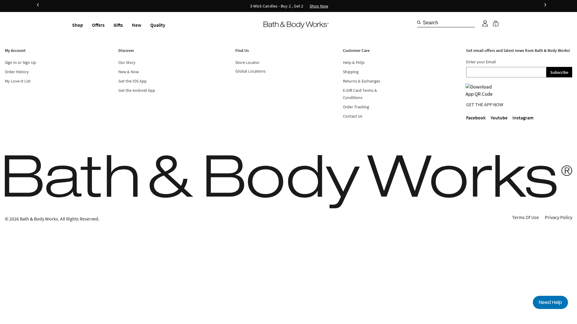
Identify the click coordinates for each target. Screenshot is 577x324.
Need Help (550, 302)
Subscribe (559, 72)
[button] (485, 23)
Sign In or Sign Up (20, 62)
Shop (77, 25)
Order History (17, 71)
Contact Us (352, 116)
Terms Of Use (525, 217)
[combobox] (446, 22)
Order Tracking (356, 107)
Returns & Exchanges (361, 81)
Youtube (499, 118)
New (136, 25)
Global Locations (250, 71)
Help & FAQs (354, 62)
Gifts (118, 25)
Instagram (522, 118)
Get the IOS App (132, 81)
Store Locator (247, 62)
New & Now (128, 71)
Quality (157, 25)
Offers (98, 25)
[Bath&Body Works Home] (296, 25)
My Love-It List (18, 81)
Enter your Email (481, 61)
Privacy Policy (558, 217)
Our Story (127, 62)
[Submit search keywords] (419, 22)
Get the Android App (136, 90)
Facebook (476, 118)
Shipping (351, 71)
